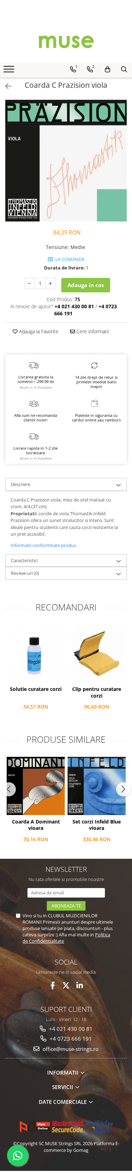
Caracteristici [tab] (24, 560)
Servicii (63, 1086)
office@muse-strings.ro (70, 1048)
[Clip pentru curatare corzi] (97, 653)
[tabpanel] (66, 160)
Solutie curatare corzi (36, 689)
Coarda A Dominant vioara (36, 825)
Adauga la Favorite (38, 331)
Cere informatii (92, 331)
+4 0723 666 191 (70, 1038)
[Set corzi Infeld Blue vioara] (97, 786)
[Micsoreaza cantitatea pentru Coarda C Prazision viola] (29, 283)
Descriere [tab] (20, 484)
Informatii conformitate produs (43, 545)
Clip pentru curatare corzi (96, 692)
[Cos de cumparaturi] (107, 69)
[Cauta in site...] (124, 69)
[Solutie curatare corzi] (36, 653)
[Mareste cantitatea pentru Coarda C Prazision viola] (50, 283)
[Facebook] (52, 985)
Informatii (63, 1072)
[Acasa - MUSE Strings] (66, 41)
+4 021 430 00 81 (70, 1028)
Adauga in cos (86, 284)
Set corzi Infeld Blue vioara (97, 825)
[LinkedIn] (79, 985)
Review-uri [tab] (25, 573)
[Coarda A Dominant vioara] (36, 786)
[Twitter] (66, 985)
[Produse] (10, 71)
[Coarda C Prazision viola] (66, 160)
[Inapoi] (5, 86)
